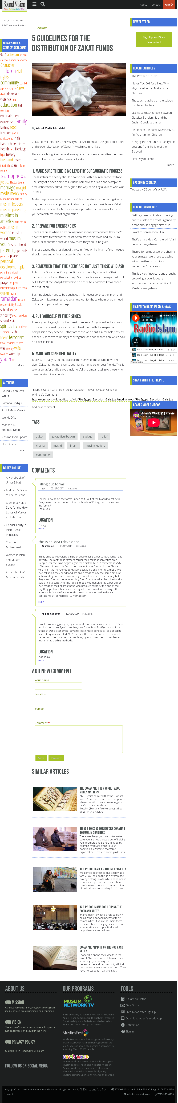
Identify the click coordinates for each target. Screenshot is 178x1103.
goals (15, 133)
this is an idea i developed (58, 541)
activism (13, 54)
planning (4, 272)
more (21, 450)
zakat (39, 436)
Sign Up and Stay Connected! (154, 39)
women (4, 354)
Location (40, 694)
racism (13, 293)
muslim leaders (95, 445)
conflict (23, 83)
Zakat (42, 27)
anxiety (23, 60)
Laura (21, 182)
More (20, 365)
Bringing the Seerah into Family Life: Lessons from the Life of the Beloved (153, 146)
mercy (14, 193)
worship (14, 353)
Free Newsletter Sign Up (140, 1012)
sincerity (5, 315)
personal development (9, 264)
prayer (4, 282)
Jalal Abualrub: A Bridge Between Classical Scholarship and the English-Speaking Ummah (152, 117)
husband (6, 159)
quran (4, 293)
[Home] (14, 5)
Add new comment (43, 407)
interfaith (5, 165)
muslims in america (9, 218)
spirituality (8, 325)
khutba (13, 182)
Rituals (18, 304)
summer (4, 332)
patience (4, 256)
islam (14, 165)
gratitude (5, 138)
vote (21, 343)
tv (8, 343)
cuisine (4, 88)
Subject (39, 709)
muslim (18, 198)
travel (3, 343)
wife (17, 348)
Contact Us (132, 1025)
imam (73, 445)
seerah (13, 309)
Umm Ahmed (10, 444)
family (21, 121)
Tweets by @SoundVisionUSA (148, 189)
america (15, 60)
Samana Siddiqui (12, 403)
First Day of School (143, 159)
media (5, 193)
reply (41, 528)
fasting (4, 127)
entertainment (10, 115)
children (8, 71)
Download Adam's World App (143, 1018)
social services (19, 315)
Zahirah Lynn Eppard (14, 437)
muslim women (9, 230)
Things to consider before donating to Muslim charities (102, 831)
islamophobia (13, 176)
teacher (15, 331)
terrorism (17, 337)
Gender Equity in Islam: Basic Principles (16, 530)
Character (7, 65)
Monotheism (7, 198)
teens (4, 337)
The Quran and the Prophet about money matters (101, 790)
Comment (42, 723)
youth (5, 359)
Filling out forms (51, 484)
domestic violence (9, 96)
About (143, 4)
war (2, 348)
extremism (7, 121)
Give (168, 4)
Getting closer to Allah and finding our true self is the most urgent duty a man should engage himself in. (154, 220)
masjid (57, 445)
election (4, 110)
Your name (42, 680)
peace (14, 256)
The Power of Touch (144, 76)
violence (13, 343)
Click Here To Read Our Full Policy (24, 1051)
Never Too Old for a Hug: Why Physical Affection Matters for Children (150, 88)
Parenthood (18, 244)
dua (14, 99)
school (4, 309)
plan (23, 266)
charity (40, 445)
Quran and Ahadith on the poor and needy (101, 949)
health (4, 149)
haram (4, 143)
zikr (13, 360)
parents (22, 250)
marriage (7, 187)
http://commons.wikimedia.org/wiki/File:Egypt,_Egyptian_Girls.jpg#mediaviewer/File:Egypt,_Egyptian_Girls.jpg (102, 399)
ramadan (9, 298)
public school (20, 287)
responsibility (7, 304)
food (13, 127)
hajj (12, 138)
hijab (2, 154)
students (22, 326)
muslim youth (10, 241)
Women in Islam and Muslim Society (16, 560)
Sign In (129, 1031)
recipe (21, 299)
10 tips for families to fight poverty (103, 869)
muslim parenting (13, 209)
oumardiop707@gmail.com (71, 595)
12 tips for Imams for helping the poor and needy (101, 909)
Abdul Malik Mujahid (50, 128)
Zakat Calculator (135, 999)
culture (12, 88)
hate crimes (17, 143)
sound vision (8, 320)
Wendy (10, 348)
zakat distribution (63, 436)
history (10, 154)
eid (20, 105)
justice (5, 181)
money (23, 193)
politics (17, 277)
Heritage (20, 149)
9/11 (3, 54)
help (12, 149)
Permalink (72, 488)
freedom (5, 132)
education (8, 104)
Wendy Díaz (9, 417)
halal (18, 138)
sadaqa (87, 436)
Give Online (132, 1005)
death (3, 94)
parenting (8, 250)
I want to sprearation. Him (148, 232)
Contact (156, 4)
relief (104, 436)
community (43, 455)
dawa (21, 88)
